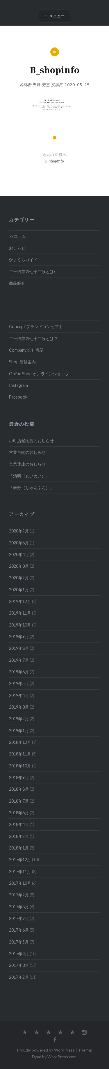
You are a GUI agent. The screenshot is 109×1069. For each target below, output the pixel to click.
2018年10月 (20, 765)
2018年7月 (19, 801)
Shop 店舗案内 (22, 361)
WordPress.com (61, 1056)
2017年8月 (19, 906)
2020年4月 (19, 554)
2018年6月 (19, 812)
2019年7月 (19, 660)
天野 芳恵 (42, 84)
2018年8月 (19, 789)
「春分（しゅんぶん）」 (31, 487)
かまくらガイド (23, 259)
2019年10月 (20, 624)
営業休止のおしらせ (27, 463)
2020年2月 (19, 577)
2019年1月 (19, 730)
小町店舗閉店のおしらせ (31, 440)
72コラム (17, 236)
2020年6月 (19, 542)
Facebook (18, 396)
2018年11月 (20, 753)
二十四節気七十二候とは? (32, 271)
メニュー (57, 16)
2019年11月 (20, 612)
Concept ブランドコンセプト (36, 326)
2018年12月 (20, 742)
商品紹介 (17, 283)
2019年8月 (19, 648)
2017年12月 (20, 859)
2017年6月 (19, 930)
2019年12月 (20, 601)
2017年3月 (19, 965)
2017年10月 (20, 883)
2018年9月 (19, 777)
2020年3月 (19, 566)
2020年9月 (19, 530)
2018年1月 (19, 847)
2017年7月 (19, 918)
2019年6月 (19, 671)
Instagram (18, 385)
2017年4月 (19, 953)
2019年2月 (19, 718)
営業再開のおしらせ (27, 452)
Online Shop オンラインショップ (39, 373)
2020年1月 (19, 589)
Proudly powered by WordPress (46, 1049)
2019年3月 (19, 707)
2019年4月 (19, 695)
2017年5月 (19, 941)
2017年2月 (19, 977)
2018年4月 (19, 824)
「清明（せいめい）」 (29, 475)
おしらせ (17, 247)
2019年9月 (19, 636)
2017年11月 (20, 871)
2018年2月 (19, 836)
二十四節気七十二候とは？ (33, 338)
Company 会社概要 (26, 350)
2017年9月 (19, 894)
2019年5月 (19, 683)
